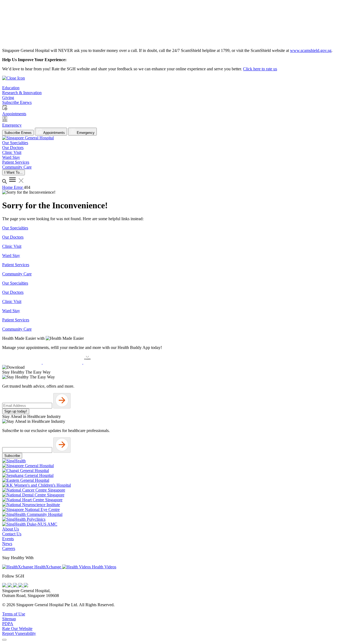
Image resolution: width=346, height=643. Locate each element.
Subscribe (12, 456)
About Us (10, 529)
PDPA (7, 623)
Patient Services (15, 264)
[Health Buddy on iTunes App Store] (22, 362)
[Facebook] (5, 585)
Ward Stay (11, 255)
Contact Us (11, 534)
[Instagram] (15, 585)
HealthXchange (47, 567)
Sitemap (9, 618)
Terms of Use (13, 614)
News (7, 543)
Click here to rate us (260, 69)
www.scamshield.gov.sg (310, 50)
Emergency (85, 133)
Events (8, 538)
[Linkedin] (26, 585)
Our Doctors (13, 237)
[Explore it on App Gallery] (103, 362)
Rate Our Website (17, 628)
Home (8, 187)
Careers (8, 548)
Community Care (17, 274)
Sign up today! (15, 411)
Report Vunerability (19, 633)
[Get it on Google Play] (63, 362)
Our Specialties (15, 228)
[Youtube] (10, 585)
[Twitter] (21, 585)
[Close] (4, 640)
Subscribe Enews (18, 133)
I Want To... (13, 172)
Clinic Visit (11, 246)
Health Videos (103, 567)
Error (19, 187)
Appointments (53, 133)
